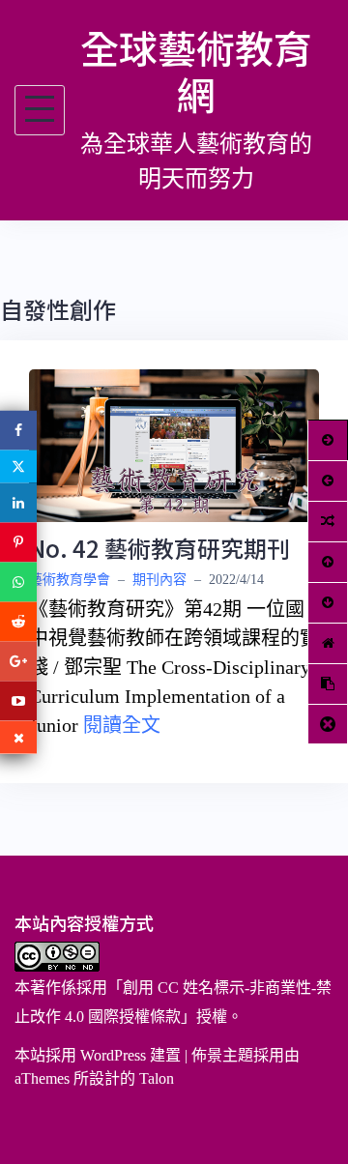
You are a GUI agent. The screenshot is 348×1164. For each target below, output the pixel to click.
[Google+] (18, 662)
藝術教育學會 (69, 579)
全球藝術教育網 (196, 70)
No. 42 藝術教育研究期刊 (159, 548)
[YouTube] (18, 701)
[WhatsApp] (18, 582)
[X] (18, 467)
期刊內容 (159, 579)
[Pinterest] (18, 543)
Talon (156, 1078)
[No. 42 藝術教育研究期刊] (174, 442)
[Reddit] (18, 622)
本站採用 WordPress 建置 (97, 1055)
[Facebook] (18, 431)
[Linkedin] (18, 503)
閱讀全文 (121, 725)
